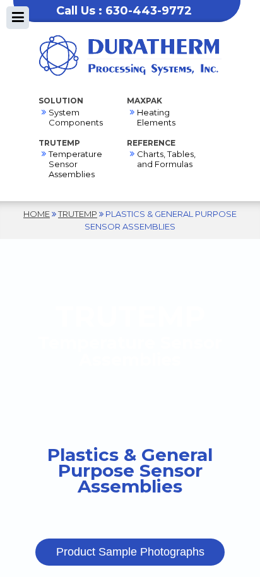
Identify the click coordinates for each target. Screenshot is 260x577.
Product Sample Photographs (130, 551)
